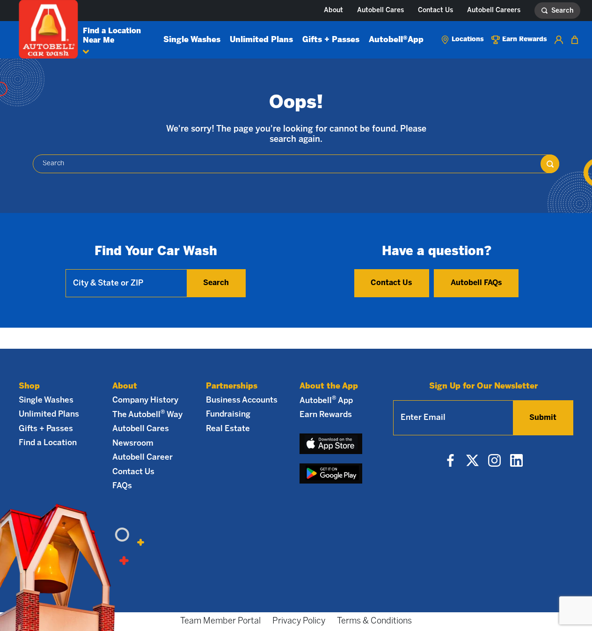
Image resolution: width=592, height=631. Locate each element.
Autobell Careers (493, 10)
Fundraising (228, 414)
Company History (145, 400)
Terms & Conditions (374, 621)
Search (216, 282)
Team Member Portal (220, 621)
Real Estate (228, 429)
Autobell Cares (380, 10)
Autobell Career (142, 457)
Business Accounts (242, 400)
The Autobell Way (147, 414)
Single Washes (191, 40)
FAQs (122, 486)
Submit (542, 417)
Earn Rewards (326, 414)
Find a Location (48, 443)
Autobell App (396, 40)
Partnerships (231, 386)
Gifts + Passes (330, 40)
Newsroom (132, 443)
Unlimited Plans (261, 40)
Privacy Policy (298, 621)
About (333, 10)
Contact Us (435, 10)
